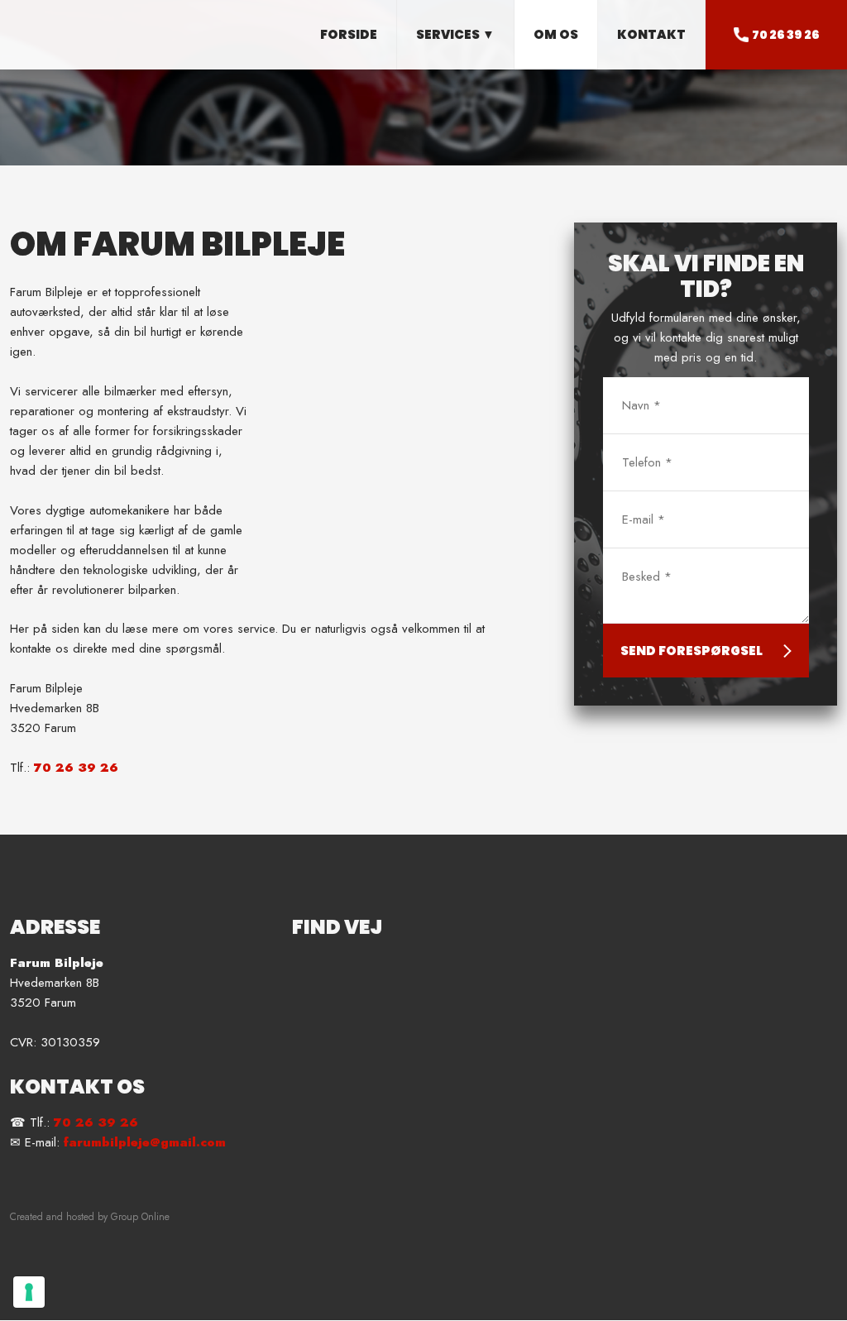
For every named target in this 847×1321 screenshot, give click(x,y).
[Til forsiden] (106, 27)
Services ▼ (455, 34)
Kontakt (651, 34)
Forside (348, 34)
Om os (556, 34)
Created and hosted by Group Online (90, 1216)
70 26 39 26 (76, 768)
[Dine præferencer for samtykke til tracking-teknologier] (29, 1292)
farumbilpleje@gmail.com (145, 1142)
